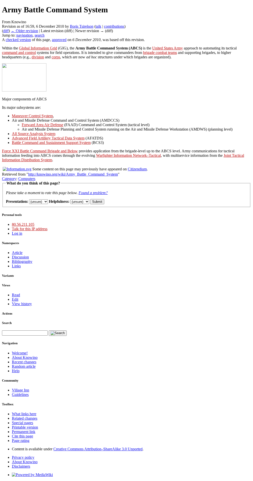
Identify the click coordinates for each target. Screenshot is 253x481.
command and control (19, 52)
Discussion (20, 257)
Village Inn (20, 390)
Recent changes (24, 362)
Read (16, 295)
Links (16, 266)
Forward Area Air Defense (42, 125)
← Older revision (24, 31)
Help (16, 371)
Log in (17, 233)
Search (7, 323)
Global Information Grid (38, 48)
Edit (15, 299)
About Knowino (25, 357)
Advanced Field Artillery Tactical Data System (48, 138)
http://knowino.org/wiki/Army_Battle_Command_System (73, 174)
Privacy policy (23, 457)
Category (9, 179)
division (38, 57)
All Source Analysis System (33, 134)
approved (59, 40)
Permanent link (23, 432)
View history (22, 304)
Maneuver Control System (32, 116)
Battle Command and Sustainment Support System (51, 142)
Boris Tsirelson (81, 26)
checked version (18, 40)
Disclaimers (21, 466)
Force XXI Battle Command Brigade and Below (40, 151)
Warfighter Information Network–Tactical (128, 155)
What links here (24, 414)
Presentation (16, 201)
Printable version (25, 427)
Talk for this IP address (29, 229)
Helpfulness (58, 201)
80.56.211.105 (23, 224)
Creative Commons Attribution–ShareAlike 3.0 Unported (98, 449)
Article (17, 253)
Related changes (24, 418)
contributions (114, 26)
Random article (24, 366)
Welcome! (20, 353)
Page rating (20, 440)
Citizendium (137, 169)
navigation (24, 35)
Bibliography (22, 261)
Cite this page (22, 436)
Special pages (22, 423)
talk (98, 26)
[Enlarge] (4, 94)
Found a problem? (93, 193)
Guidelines (20, 394)
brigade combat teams (160, 52)
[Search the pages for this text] (58, 333)
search (39, 35)
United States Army (167, 48)
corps (56, 57)
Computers (26, 179)
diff (6, 31)
